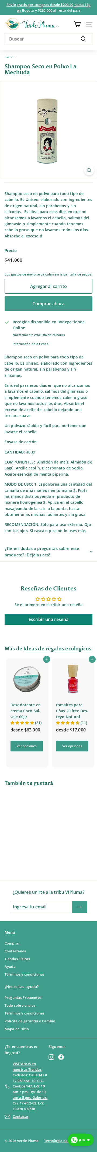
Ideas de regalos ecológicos (57, 649)
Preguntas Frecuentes (23, 997)
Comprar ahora (48, 304)
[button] (23, 722)
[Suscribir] (79, 907)
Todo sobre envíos (20, 1005)
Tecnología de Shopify (62, 1140)
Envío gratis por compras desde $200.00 (39, 4)
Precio (11, 250)
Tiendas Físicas (17, 958)
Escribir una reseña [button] (49, 619)
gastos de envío (23, 274)
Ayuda (10, 966)
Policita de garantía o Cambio (30, 1021)
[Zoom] (89, 170)
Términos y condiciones (24, 974)
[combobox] (48, 39)
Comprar (12, 943)
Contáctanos (15, 951)
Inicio (9, 57)
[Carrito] (77, 24)
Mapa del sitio (17, 1028)
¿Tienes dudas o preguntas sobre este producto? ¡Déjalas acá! (42, 551)
